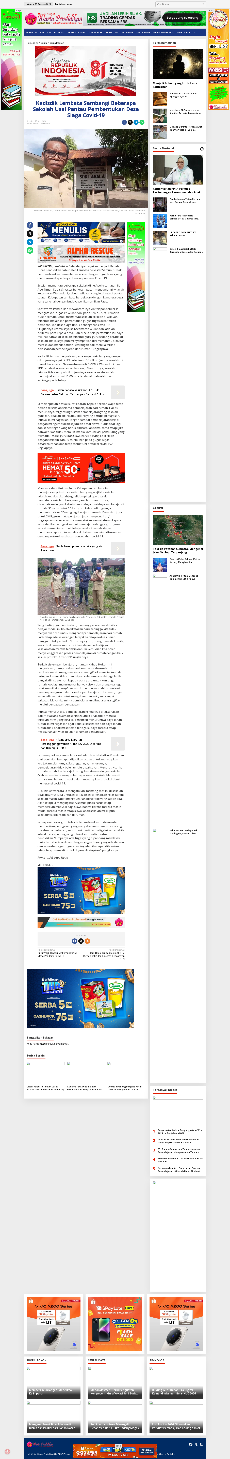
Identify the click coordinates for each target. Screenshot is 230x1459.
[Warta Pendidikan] (53, 18)
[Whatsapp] (141, 122)
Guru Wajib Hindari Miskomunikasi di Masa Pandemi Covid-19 (57, 952)
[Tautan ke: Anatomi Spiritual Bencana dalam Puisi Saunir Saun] (160, 699)
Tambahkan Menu (63, 4)
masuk (43, 1043)
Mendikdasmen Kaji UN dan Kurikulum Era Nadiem (180, 1160)
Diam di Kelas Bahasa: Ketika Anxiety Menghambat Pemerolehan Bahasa (185, 561)
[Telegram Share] (136, 122)
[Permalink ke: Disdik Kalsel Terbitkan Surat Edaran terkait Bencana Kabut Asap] (45, 1073)
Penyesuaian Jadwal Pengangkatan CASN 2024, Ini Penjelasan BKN (180, 1132)
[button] (203, 4)
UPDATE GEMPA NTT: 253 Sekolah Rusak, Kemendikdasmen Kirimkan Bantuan (184, 234)
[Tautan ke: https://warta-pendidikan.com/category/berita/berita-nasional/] (202, 149)
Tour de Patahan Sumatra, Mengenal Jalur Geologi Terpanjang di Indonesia (178, 550)
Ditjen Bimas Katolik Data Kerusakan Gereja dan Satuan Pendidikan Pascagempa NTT (186, 250)
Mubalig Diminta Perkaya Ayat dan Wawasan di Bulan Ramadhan (186, 128)
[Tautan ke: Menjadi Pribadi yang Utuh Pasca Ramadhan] (178, 64)
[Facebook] (74, 941)
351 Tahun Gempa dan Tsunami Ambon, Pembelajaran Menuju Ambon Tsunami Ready (179, 1151)
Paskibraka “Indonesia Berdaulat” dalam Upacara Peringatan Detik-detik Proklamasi (184, 217)
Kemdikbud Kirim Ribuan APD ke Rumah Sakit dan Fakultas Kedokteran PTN (104, 954)
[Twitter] (81, 941)
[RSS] (87, 941)
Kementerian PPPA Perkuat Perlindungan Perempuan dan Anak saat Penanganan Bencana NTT (177, 190)
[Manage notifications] (7, 1451)
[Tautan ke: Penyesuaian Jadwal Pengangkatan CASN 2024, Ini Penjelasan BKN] (178, 1111)
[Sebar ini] (124, 122)
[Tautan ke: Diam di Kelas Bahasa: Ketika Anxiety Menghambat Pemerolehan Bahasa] (160, 564)
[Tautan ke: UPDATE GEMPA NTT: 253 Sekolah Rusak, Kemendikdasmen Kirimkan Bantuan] (160, 237)
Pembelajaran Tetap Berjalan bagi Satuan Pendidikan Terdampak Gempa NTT (185, 200)
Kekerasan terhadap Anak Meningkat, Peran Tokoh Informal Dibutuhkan (183, 832)
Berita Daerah (33, 123)
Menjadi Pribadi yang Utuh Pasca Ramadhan (175, 85)
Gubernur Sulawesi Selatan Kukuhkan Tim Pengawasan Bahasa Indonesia (86, 1088)
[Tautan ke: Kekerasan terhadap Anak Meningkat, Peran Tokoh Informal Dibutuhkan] (160, 954)
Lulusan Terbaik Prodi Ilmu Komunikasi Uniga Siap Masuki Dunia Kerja (179, 1141)
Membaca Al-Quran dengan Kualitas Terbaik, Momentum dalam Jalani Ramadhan (185, 112)
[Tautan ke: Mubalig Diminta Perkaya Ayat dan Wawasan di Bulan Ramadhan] (160, 132)
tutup (18, 10)
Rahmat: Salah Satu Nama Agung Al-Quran (183, 95)
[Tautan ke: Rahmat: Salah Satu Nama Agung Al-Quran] (160, 98)
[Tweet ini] (130, 122)
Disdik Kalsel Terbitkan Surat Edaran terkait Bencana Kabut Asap (45, 1088)
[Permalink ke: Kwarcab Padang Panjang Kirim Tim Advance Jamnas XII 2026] (126, 1073)
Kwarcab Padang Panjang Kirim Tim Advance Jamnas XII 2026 (124, 1088)
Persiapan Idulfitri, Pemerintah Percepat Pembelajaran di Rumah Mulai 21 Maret (179, 1169)
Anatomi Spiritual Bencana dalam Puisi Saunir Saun (184, 577)
